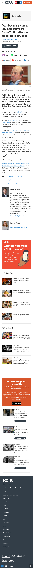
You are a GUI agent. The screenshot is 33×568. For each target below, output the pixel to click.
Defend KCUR (16, 403)
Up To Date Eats (7, 273)
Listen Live (5, 501)
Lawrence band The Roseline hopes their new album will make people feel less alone (21, 349)
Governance (6, 540)
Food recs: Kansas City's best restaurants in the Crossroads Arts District (21, 304)
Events (5, 515)
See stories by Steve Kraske (18, 216)
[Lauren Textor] (5, 225)
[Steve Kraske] (5, 192)
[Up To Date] (6, 16)
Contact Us (6, 522)
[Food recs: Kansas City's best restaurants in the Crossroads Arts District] (7, 304)
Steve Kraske (6, 39)
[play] (2, 566)
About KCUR (6, 498)
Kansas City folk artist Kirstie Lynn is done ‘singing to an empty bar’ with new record (21, 361)
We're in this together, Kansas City (16, 382)
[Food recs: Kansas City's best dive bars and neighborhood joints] (7, 281)
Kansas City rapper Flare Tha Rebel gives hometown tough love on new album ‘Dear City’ (21, 337)
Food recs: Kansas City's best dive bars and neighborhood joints (21, 280)
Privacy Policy (6, 546)
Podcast (20, 176)
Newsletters (6, 512)
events (22, 180)
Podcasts (5, 508)
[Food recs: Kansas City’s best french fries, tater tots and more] (7, 293)
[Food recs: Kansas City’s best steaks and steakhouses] (7, 316)
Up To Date (16, 16)
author (16, 183)
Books (8, 183)
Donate (28, 2)
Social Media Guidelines (9, 533)
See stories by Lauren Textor (19, 227)
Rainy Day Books (11, 180)
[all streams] (31, 566)
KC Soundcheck (7, 328)
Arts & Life (17, 444)
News (4, 505)
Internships (6, 529)
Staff (4, 519)
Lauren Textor (15, 39)
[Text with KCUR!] (16, 254)
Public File (5, 543)
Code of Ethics (6, 536)
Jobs (4, 526)
